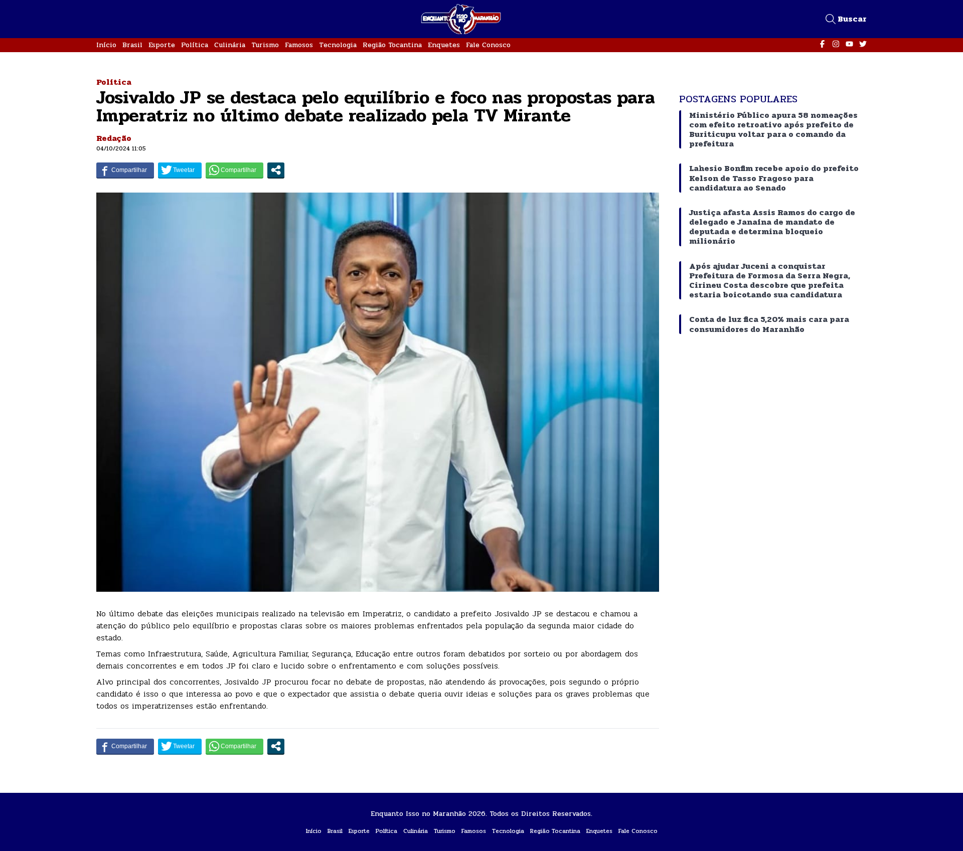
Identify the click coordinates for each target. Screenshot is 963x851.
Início (106, 45)
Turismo (265, 45)
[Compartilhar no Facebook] (125, 170)
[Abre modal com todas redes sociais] (275, 170)
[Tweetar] (180, 170)
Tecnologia (338, 45)
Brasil (132, 45)
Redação (113, 138)
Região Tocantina (392, 45)
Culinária (229, 45)
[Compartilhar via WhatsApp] (234, 170)
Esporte (161, 45)
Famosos (299, 45)
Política (194, 45)
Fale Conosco (488, 45)
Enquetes (444, 45)
